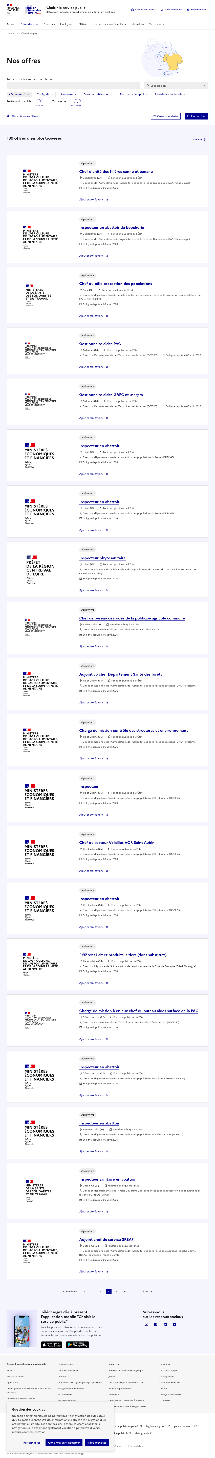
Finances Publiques (67, 1400)
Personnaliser (31, 1443)
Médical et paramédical (120, 1388)
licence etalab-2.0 (71, 1453)
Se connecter (198, 9)
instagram (155, 1324)
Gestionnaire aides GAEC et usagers (111, 395)
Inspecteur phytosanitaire (102, 558)
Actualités (138, 24)
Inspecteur (89, 786)
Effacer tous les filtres (24, 116)
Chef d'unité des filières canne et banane (116, 171)
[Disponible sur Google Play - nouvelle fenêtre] (77, 1344)
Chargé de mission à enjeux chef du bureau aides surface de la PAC (138, 1011)
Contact (118, 1446)
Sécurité (163, 1388)
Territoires (155, 24)
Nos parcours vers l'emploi (108, 24)
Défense (62, 1376)
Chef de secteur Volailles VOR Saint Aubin (117, 842)
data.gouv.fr (142, 1433)
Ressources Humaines (169, 1382)
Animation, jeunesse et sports (21, 1398)
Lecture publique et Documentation (126, 1382)
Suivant (144, 1291)
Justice (112, 1376)
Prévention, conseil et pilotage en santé (127, 1406)
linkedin (165, 1324)
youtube (174, 1324)
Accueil (11, 24)
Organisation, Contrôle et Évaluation (126, 1400)
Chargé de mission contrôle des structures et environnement (133, 730)
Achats (10, 1370)
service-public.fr (119, 1433)
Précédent (71, 1291)
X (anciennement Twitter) (146, 1324)
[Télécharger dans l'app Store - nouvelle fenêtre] (51, 1344)
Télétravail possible (19, 101)
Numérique (114, 1394)
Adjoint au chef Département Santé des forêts (120, 674)
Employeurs (66, 24)
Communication (65, 1364)
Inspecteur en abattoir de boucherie (111, 227)
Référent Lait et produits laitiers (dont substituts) (123, 955)
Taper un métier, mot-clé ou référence (31, 79)
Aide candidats (173, 9)
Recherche (164, 1364)
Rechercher (198, 116)
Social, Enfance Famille (170, 1394)
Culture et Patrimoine (68, 1370)
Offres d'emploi (29, 24)
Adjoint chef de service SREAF (106, 1239)
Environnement (65, 1394)
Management (60, 101)
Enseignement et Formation (71, 1388)
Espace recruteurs (145, 9)
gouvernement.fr (184, 1426)
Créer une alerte (167, 116)
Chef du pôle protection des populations (115, 283)
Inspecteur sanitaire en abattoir (107, 1179)
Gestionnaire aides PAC (100, 344)
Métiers (83, 24)
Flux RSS (197, 139)
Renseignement (166, 1376)
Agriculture (12, 1382)
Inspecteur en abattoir (99, 446)
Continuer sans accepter (64, 1443)
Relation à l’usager (168, 1370)
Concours (49, 24)
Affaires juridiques (15, 1376)
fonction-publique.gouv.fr (124, 1426)
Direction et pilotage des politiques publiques (80, 1382)
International (115, 1364)
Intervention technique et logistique (126, 1370)
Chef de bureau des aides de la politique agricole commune (132, 618)
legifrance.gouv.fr (156, 1426)
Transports (164, 1400)
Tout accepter (97, 1443)
